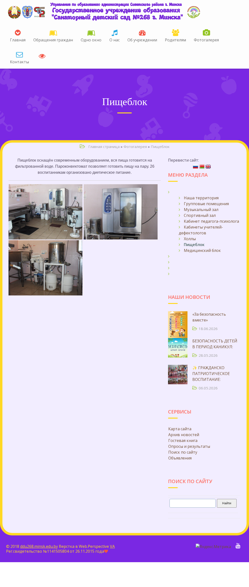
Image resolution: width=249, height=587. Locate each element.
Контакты (19, 61)
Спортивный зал (200, 215)
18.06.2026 (208, 328)
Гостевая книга (182, 440)
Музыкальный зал (201, 209)
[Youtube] (237, 546)
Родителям (175, 40)
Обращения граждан (53, 40)
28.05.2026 (208, 355)
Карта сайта (179, 428)
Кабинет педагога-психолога (211, 221)
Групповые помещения (206, 203)
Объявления (180, 458)
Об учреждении (142, 40)
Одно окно (91, 40)
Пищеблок (160, 146)
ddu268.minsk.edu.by (39, 546)
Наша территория (201, 198)
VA (112, 546)
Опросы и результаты (189, 446)
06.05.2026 (208, 387)
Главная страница (104, 146)
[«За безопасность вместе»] (177, 321)
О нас (114, 40)
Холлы (190, 238)
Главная (18, 40)
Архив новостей (183, 434)
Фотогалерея (206, 40)
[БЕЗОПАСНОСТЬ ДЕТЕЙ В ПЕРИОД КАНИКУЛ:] (177, 348)
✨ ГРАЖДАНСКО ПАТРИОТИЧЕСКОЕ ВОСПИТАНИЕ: (211, 373)
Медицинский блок (202, 250)
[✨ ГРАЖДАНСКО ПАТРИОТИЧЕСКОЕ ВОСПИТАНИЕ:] (177, 374)
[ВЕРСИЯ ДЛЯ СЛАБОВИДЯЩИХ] (42, 55)
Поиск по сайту (182, 452)
